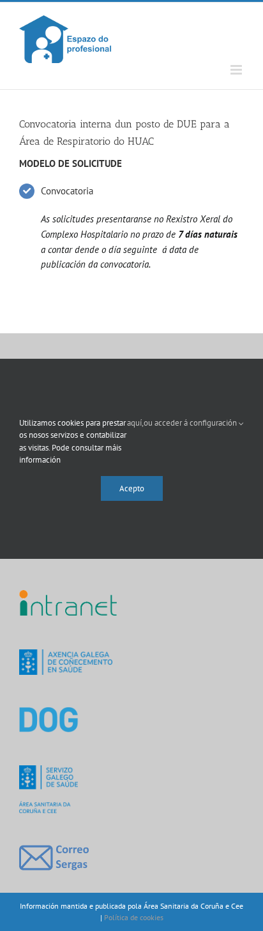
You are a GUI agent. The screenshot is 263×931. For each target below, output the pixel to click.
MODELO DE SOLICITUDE (70, 163)
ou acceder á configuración (191, 422)
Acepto (131, 488)
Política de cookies (133, 917)
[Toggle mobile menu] (237, 69)
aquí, (135, 422)
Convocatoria (67, 191)
